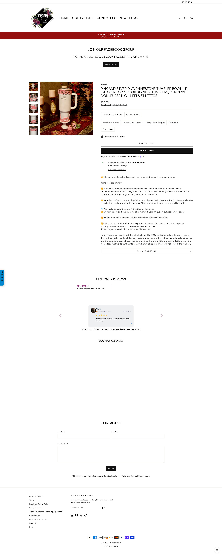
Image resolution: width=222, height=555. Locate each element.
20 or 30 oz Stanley (112, 114)
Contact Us (106, 18)
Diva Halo (108, 129)
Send (111, 469)
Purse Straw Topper (133, 122)
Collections (82, 18)
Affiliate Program (36, 496)
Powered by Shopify (111, 546)
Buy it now (147, 151)
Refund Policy (34, 515)
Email (115, 432)
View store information (117, 170)
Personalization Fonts (37, 519)
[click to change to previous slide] (60, 316)
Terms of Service (137, 476)
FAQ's (31, 500)
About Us (32, 523)
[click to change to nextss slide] (162, 316)
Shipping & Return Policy (39, 504)
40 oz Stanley (133, 114)
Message (63, 444)
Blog (31, 527)
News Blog (129, 18)
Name (61, 432)
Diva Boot (174, 122)
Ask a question (147, 251)
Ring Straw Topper (156, 122)
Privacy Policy (121, 476)
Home (64, 18)
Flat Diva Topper (111, 122)
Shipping (104, 105)
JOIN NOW (111, 64)
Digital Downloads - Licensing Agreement (46, 512)
